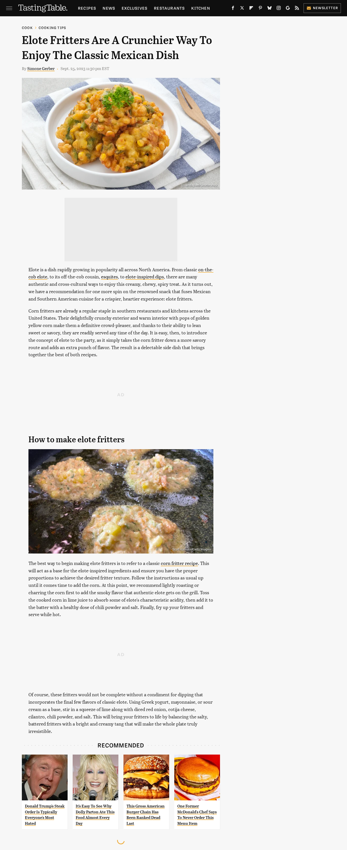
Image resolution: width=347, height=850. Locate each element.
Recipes (87, 8)
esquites (109, 276)
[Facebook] (232, 9)
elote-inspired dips (144, 276)
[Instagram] (278, 9)
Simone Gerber (41, 68)
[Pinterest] (260, 9)
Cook (27, 27)
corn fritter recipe (179, 563)
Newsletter (325, 7)
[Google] (287, 9)
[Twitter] (242, 9)
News (109, 8)
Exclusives (134, 8)
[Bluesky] (269, 9)
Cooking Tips (52, 27)
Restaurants (169, 8)
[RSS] (296, 9)
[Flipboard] (251, 9)
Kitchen (200, 8)
